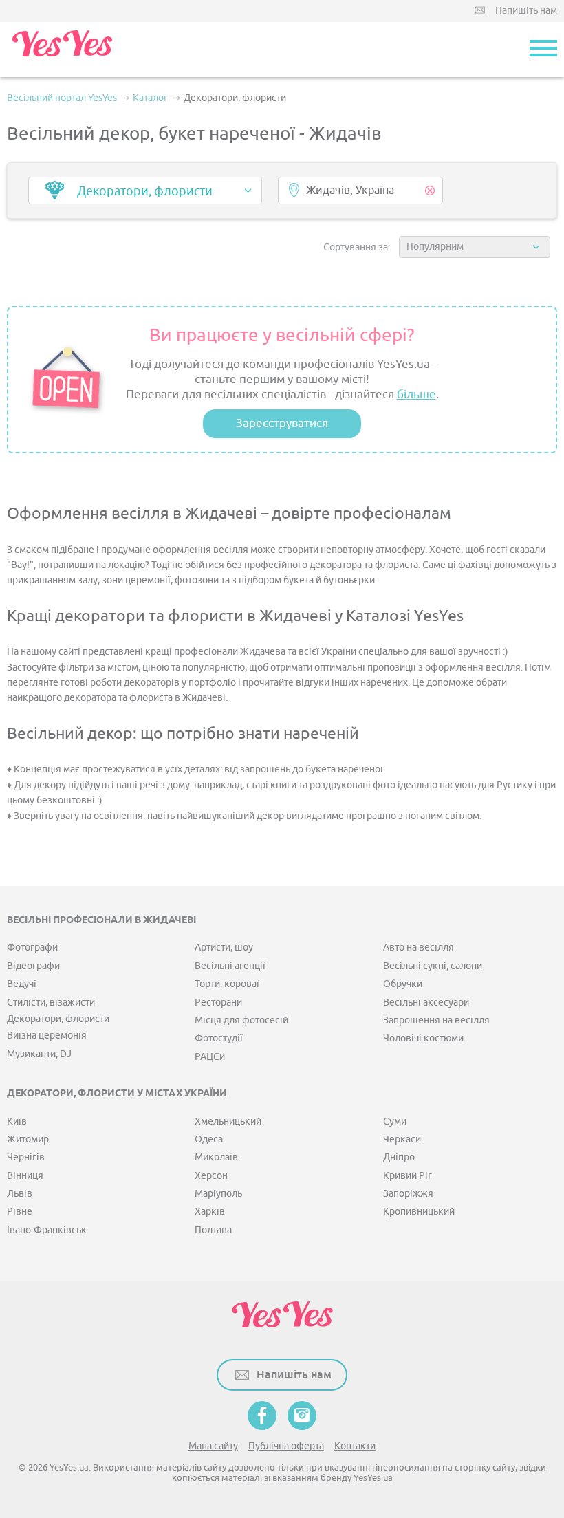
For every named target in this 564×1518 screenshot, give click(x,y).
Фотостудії (219, 1038)
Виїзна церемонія (47, 1035)
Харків (210, 1211)
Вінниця (25, 1176)
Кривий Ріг (407, 1176)
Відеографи (33, 966)
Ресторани (218, 1002)
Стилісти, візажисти (51, 1002)
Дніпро (399, 1157)
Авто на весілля (418, 947)
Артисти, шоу (224, 947)
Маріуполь (218, 1194)
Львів (19, 1194)
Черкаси (402, 1139)
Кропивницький (419, 1211)
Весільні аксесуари (426, 1002)
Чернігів (26, 1157)
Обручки (402, 984)
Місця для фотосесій (241, 1020)
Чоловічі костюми (423, 1038)
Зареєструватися (282, 423)
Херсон (211, 1176)
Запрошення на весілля (436, 1020)
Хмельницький (228, 1121)
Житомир (28, 1139)
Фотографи (32, 947)
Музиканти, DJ (39, 1054)
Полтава (213, 1230)
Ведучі (21, 984)
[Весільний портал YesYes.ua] (62, 49)
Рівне (19, 1211)
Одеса (209, 1139)
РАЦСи (210, 1057)
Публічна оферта (286, 1446)
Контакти (355, 1446)
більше (416, 394)
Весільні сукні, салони (432, 966)
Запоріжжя (408, 1194)
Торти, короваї (227, 984)
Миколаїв (216, 1157)
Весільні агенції (230, 966)
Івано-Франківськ (47, 1230)
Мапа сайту (213, 1446)
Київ (17, 1121)
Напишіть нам (526, 11)
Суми (394, 1121)
